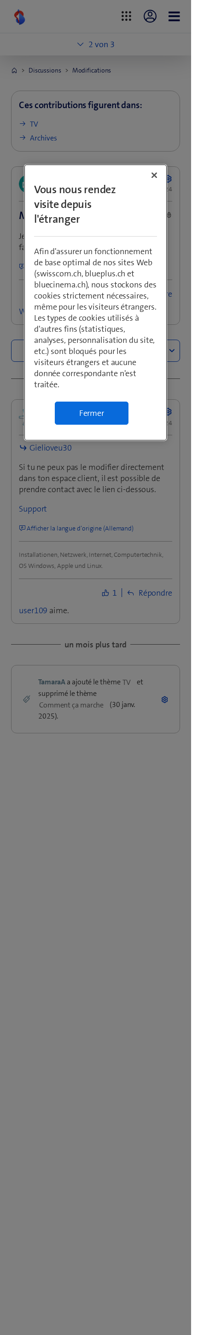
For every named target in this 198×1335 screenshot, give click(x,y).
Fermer (91, 413)
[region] (95, 302)
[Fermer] (154, 175)
